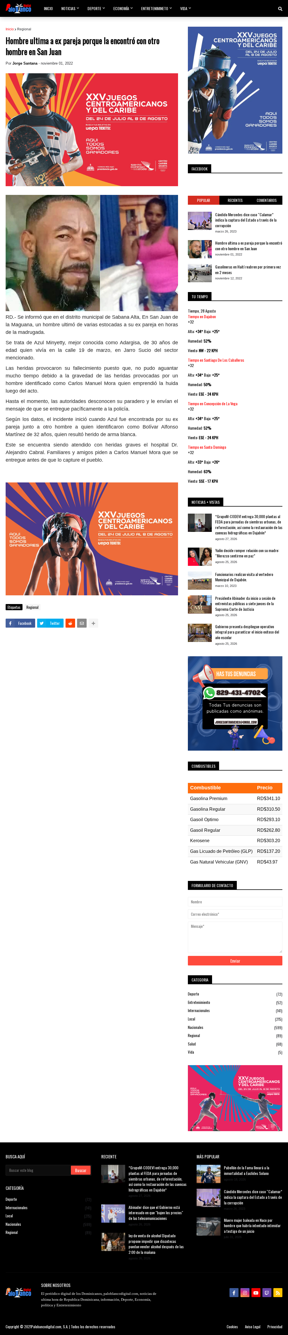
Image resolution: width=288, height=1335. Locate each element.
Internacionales (235, 1010)
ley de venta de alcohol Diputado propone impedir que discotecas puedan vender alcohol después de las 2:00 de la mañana (156, 1244)
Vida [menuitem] (183, 8)
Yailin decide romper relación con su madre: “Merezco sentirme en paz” (247, 553)
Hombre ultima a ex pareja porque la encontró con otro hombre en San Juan (248, 245)
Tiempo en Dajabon (202, 316)
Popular (203, 200)
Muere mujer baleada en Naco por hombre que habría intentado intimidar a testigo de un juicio (252, 1225)
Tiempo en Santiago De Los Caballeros (216, 360)
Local (235, 1019)
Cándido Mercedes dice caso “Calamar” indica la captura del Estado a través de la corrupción (245, 220)
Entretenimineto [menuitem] (154, 8)
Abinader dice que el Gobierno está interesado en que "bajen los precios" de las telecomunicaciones (156, 1212)
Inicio (10, 29)
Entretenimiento (235, 1002)
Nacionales (235, 1027)
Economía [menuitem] (121, 8)
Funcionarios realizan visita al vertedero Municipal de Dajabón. (244, 576)
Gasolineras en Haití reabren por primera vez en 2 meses (248, 269)
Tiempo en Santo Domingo (207, 447)
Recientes (235, 200)
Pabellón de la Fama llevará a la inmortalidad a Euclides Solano (246, 1170)
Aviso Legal (252, 1326)
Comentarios (267, 200)
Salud (235, 1044)
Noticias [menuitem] (68, 8)
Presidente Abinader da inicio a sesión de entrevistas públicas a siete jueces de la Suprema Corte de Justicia (245, 603)
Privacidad (274, 1326)
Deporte (235, 994)
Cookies (232, 1326)
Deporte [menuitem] (94, 8)
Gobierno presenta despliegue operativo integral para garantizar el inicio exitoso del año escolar (247, 632)
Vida (235, 1052)
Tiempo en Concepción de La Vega (212, 403)
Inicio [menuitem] (48, 8)
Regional (24, 29)
